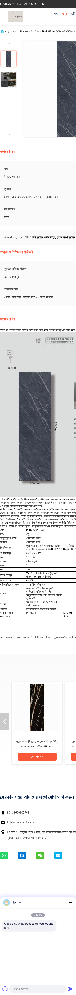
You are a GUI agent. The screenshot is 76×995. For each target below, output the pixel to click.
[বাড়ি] (15, 16)
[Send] (70, 988)
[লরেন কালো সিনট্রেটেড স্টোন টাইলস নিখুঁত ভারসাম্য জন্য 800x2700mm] (37, 707)
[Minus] (70, 902)
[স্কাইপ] (27, 858)
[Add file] (5, 988)
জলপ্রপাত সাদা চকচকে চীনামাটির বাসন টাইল (28, 637)
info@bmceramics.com (21, 822)
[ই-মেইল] (63, 858)
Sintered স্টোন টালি (29, 31)
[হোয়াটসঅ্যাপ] (9, 858)
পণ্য (64, 14)
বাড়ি (56, 14)
